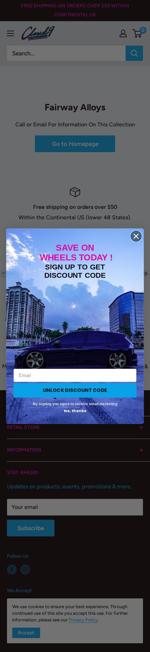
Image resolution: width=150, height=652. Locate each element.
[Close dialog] (136, 236)
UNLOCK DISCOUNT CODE (75, 389)
